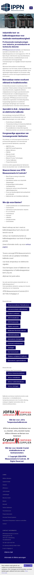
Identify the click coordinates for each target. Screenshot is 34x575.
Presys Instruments (7, 514)
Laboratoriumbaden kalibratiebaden (18, 309)
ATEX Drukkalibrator (13, 317)
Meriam (4, 501)
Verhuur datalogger (13, 386)
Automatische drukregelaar (15, 339)
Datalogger (11, 347)
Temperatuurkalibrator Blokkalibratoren (18, 305)
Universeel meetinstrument (15, 343)
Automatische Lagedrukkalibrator (17, 360)
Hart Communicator (13, 352)
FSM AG (5, 485)
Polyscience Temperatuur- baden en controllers (14, 520)
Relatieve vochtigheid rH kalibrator (17, 356)
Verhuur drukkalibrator (14, 377)
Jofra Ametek (6, 491)
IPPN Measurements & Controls (11, 50)
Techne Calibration (7, 507)
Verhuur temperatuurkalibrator (16, 373)
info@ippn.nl (9, 548)
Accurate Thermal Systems (9, 517)
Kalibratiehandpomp (13, 335)
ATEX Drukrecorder (13, 322)
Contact (5, 523)
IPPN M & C (5, 488)
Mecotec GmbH (7, 498)
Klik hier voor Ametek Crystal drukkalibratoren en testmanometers (17, 450)
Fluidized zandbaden (13, 313)
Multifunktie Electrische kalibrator (17, 330)
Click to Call (8, 552)
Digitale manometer (13, 326)
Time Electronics (7, 510)
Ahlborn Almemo (7, 478)
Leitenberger (6, 494)
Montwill (5, 504)
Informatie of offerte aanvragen (15, 557)
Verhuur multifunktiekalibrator (16, 381)
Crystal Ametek (6, 481)
